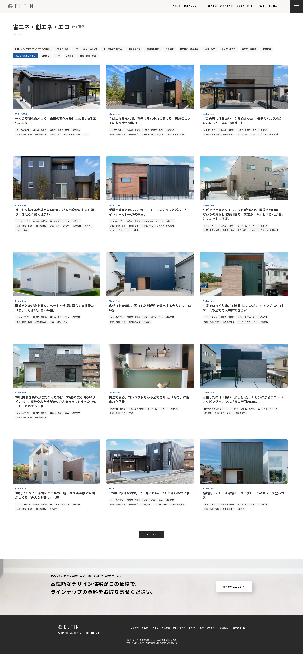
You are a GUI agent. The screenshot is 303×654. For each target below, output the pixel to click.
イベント (261, 5)
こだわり (176, 5)
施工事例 (212, 5)
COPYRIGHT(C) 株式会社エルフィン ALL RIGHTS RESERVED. (151, 640)
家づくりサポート (244, 5)
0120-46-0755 (71, 633)
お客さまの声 (226, 5)
